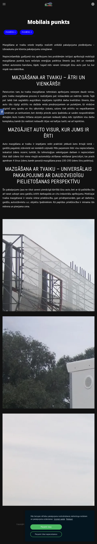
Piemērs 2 (27, 32)
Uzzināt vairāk (59, 519)
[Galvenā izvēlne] (4, 4)
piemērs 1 (11, 32)
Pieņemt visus (46, 527)
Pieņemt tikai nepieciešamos (46, 534)
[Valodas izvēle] (92, 4)
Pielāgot (69, 519)
